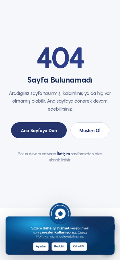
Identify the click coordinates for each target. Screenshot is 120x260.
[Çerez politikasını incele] (69, 217)
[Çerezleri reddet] (62, 246)
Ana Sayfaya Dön (39, 130)
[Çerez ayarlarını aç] (43, 246)
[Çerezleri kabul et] (81, 246)
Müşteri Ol (89, 130)
